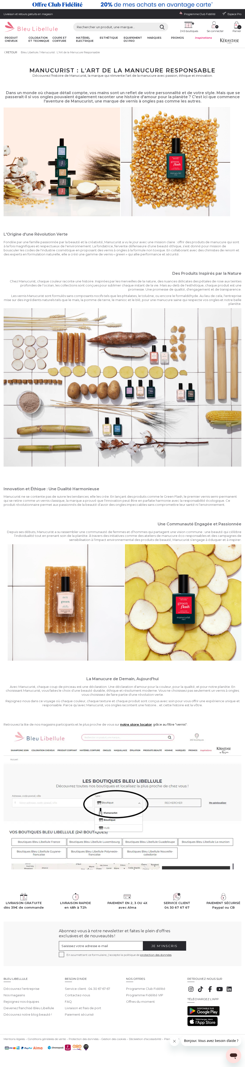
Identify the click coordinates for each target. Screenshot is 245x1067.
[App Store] (202, 1025)
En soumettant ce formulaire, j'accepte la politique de (119, 955)
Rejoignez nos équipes (21, 1001)
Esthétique (109, 37)
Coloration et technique (38, 39)
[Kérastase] (229, 42)
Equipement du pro (133, 39)
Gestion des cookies (113, 1039)
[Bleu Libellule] (30, 27)
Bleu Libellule (29, 52)
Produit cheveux (11, 39)
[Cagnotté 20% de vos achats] (122, 4)
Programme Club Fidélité (145, 989)
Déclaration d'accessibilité (145, 1039)
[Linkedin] (229, 991)
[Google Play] (203, 1014)
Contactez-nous (77, 995)
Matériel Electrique (85, 39)
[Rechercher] (162, 27)
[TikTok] (200, 991)
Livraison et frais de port (83, 1008)
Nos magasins (14, 995)
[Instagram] (191, 991)
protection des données (156, 955)
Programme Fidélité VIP (144, 995)
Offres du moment (140, 1001)
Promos (177, 37)
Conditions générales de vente (47, 1039)
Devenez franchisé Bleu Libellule (29, 1008)
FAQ (68, 1001)
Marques (154, 37)
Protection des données (84, 1039)
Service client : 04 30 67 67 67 (87, 989)
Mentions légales (14, 1039)
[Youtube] (219, 991)
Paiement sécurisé (79, 1014)
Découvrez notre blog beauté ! (28, 1014)
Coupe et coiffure (59, 39)
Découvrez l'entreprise (21, 989)
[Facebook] (210, 991)
